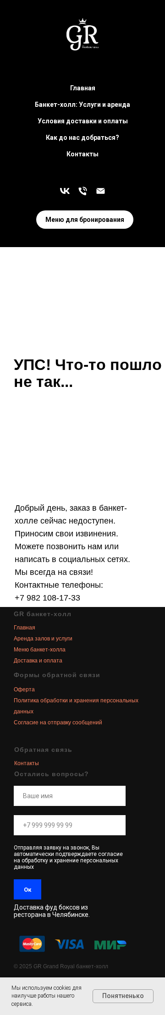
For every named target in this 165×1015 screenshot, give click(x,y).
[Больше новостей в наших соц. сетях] (65, 191)
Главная (82, 88)
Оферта (24, 689)
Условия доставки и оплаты (83, 121)
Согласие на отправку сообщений (58, 722)
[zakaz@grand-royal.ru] (100, 191)
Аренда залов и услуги (43, 638)
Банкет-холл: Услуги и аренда (82, 104)
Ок (27, 889)
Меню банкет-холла (40, 649)
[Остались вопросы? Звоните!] (82, 191)
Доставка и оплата (38, 660)
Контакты (82, 154)
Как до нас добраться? (82, 137)
